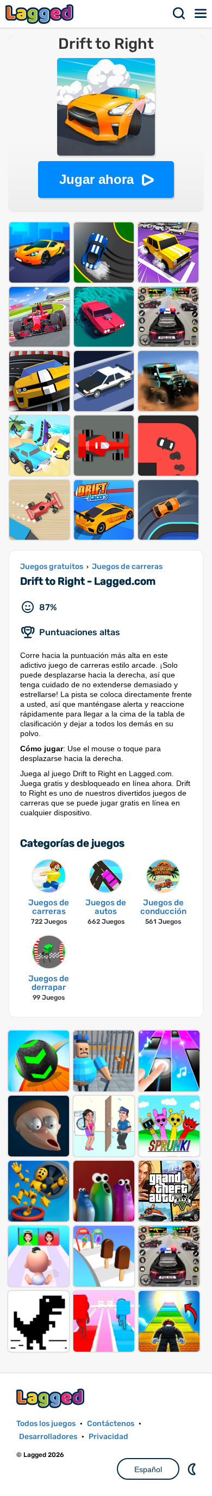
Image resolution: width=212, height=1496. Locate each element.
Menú (201, 13)
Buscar (179, 13)
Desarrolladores (48, 1436)
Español (148, 1469)
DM (193, 1469)
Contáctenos (110, 1423)
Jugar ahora (96, 179)
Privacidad (108, 1436)
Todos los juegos (46, 1423)
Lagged (40, 14)
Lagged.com (51, 1398)
